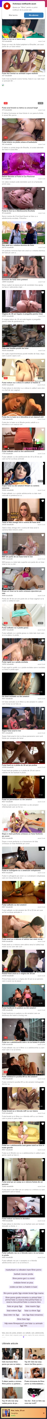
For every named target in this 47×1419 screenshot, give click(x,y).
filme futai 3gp (23, 1319)
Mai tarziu (13, 15)
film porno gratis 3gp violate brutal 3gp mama (23, 1293)
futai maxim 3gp (33, 1306)
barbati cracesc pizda (23, 1274)
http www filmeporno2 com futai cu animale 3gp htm (24, 1324)
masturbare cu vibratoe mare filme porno (23, 1270)
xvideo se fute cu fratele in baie (23, 1287)
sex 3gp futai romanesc (33, 1315)
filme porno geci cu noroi (23, 1278)
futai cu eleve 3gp (32, 1311)
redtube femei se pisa (23, 1283)
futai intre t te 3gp (11, 1315)
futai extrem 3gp (14, 1311)
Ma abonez (33, 15)
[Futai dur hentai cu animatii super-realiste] (23, 61)
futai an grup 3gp (14, 1306)
